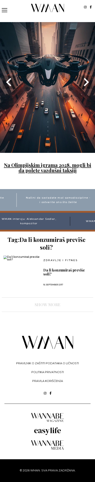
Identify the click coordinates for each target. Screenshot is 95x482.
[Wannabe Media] (47, 449)
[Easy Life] (47, 434)
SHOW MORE (47, 304)
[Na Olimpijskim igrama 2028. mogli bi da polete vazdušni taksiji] (47, 150)
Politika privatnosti (47, 372)
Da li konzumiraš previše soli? (64, 272)
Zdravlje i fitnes (60, 260)
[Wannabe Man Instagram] (85, 7)
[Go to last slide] (9, 82)
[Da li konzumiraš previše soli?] (22, 258)
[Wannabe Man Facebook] (91, 7)
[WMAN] (48, 11)
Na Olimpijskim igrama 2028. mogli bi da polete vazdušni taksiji (47, 168)
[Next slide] (85, 82)
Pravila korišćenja (47, 381)
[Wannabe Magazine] (47, 421)
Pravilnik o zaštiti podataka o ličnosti (47, 363)
